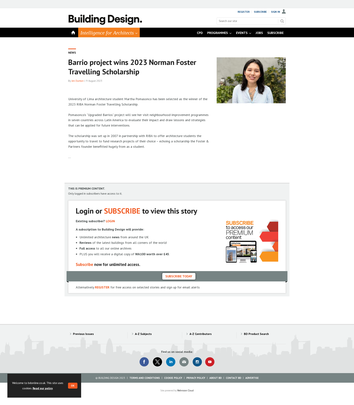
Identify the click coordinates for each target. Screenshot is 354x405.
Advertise (252, 378)
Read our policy (43, 388)
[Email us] (184, 362)
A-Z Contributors (201, 334)
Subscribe (260, 11)
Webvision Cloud (185, 390)
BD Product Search (256, 334)
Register (244, 11)
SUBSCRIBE (122, 211)
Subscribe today (178, 276)
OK (72, 385)
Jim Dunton (78, 80)
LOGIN (110, 221)
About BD (215, 378)
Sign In (275, 11)
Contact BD (233, 378)
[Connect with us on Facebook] (144, 362)
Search (282, 21)
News (72, 52)
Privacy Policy (195, 378)
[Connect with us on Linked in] (171, 362)
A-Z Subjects (143, 334)
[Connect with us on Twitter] (157, 362)
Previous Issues (83, 334)
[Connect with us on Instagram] (197, 362)
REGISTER (102, 287)
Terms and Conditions (144, 378)
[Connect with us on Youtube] (210, 362)
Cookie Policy (173, 378)
